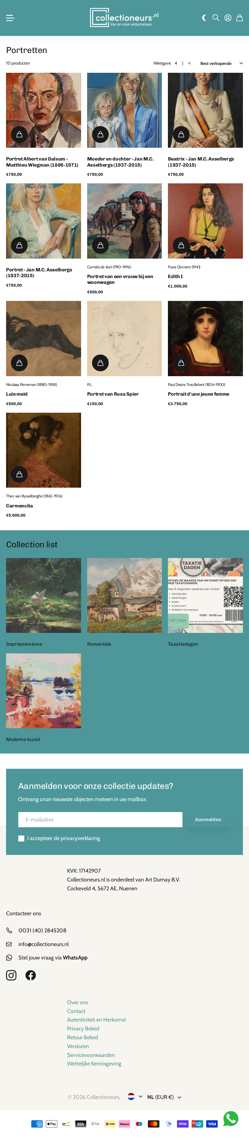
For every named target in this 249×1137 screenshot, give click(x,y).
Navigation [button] (9, 18)
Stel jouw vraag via (53, 957)
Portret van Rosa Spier (113, 394)
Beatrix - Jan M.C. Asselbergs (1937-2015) (201, 162)
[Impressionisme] (43, 595)
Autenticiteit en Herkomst (96, 1019)
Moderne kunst (23, 739)
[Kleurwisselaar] (204, 18)
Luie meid (17, 394)
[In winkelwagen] (19, 134)
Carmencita (19, 506)
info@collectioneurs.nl (44, 944)
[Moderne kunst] (43, 691)
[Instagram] (11, 975)
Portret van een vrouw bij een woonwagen (120, 279)
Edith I (175, 276)
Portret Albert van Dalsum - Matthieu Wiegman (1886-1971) (42, 162)
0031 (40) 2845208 (43, 930)
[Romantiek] (124, 595)
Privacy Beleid (83, 1028)
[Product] (43, 110)
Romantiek (99, 644)
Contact (76, 1011)
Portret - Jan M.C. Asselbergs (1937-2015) (39, 272)
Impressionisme (24, 644)
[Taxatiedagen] (205, 595)
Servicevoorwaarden (91, 1055)
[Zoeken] (216, 18)
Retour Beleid (82, 1037)
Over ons (77, 1002)
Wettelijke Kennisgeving (94, 1063)
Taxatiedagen (183, 644)
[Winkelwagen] (239, 18)
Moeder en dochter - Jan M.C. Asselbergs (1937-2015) (120, 162)
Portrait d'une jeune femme (198, 394)
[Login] (227, 18)
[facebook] (31, 975)
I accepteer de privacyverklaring (63, 838)
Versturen (78, 1046)
